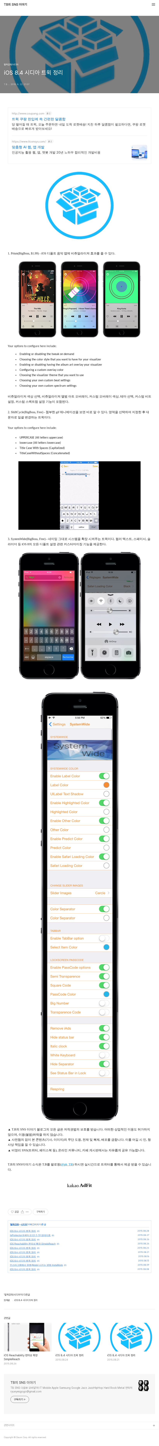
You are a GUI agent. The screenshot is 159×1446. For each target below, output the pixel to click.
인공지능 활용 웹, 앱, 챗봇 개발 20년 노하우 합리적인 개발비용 (56, 152)
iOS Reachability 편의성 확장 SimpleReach (33, 1243)
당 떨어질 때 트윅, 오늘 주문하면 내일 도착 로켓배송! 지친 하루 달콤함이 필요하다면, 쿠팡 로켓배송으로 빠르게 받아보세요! (79, 126)
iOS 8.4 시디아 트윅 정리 (23, 1230)
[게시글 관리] (27, 1212)
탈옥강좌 (14, 1224)
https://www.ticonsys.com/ (29, 141)
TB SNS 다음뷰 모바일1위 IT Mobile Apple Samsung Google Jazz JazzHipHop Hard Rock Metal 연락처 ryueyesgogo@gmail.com (71, 1389)
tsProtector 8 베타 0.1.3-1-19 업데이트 (30, 1235)
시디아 (24, 1224)
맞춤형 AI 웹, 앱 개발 (28, 147)
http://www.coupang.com (28, 113)
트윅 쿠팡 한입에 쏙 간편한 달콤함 (39, 119)
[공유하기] (22, 1212)
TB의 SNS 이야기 (15, 4)
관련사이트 (9, 1425)
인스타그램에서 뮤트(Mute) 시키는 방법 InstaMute (36, 1264)
